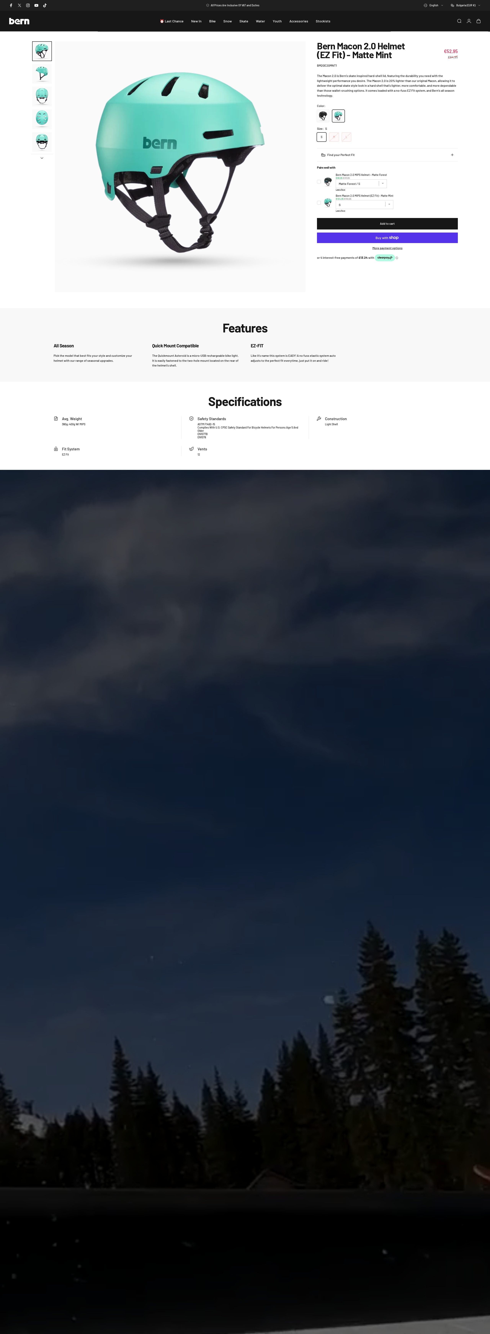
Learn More (340, 189)
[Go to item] (42, 51)
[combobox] (434, 5)
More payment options (387, 248)
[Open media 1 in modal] (180, 166)
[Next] (295, 166)
